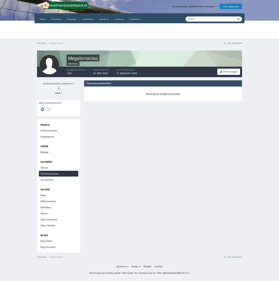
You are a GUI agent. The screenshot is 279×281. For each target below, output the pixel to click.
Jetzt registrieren (231, 6)
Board (42, 18)
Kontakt (147, 266)
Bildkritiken (46, 207)
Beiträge (44, 152)
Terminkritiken (47, 179)
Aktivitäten (56, 18)
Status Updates (224, 19)
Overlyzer (119, 18)
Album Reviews (48, 225)
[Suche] (238, 19)
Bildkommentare (48, 201)
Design (135, 266)
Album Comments (49, 219)
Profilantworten (47, 136)
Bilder (43, 195)
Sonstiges (71, 18)
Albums (44, 213)
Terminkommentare (49, 173)
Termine (44, 167)
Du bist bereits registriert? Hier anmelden (194, 6)
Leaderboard (88, 18)
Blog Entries (46, 240)
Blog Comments (48, 247)
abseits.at (104, 18)
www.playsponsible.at (173, 272)
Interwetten (134, 18)
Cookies (158, 266)
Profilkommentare (49, 130)
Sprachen (122, 266)
